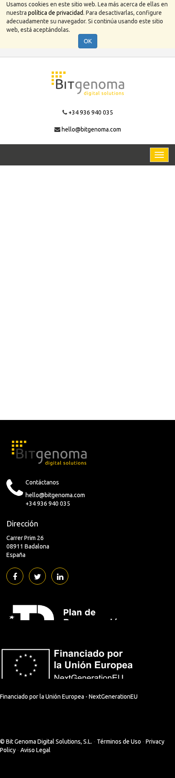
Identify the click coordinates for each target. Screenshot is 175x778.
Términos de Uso (119, 741)
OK (88, 41)
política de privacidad (55, 12)
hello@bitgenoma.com (91, 129)
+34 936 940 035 (90, 112)
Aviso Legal (35, 750)
